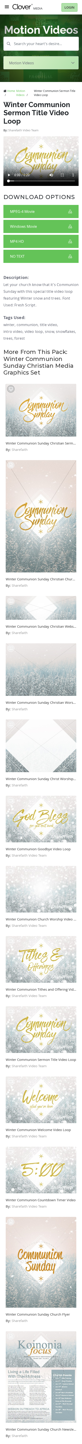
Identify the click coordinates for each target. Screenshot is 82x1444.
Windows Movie (23, 226)
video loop (34, 331)
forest (19, 338)
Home (11, 91)
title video (48, 324)
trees (8, 338)
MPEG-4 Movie (22, 211)
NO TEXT (17, 256)
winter (9, 324)
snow (49, 331)
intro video (13, 331)
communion (27, 324)
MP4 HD (17, 241)
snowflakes (65, 331)
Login (69, 7)
